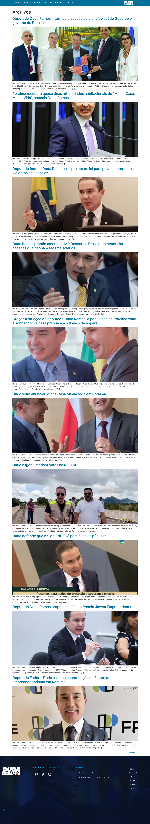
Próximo (133, 753)
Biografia (27, 3)
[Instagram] (50, 774)
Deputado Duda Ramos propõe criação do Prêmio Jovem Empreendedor (72, 607)
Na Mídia (48, 3)
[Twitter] (43, 774)
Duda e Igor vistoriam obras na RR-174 (44, 465)
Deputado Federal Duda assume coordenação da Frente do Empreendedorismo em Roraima (61, 680)
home (17, 3)
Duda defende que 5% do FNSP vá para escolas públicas (59, 536)
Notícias (59, 3)
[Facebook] (36, 774)
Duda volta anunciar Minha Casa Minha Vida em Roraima (59, 394)
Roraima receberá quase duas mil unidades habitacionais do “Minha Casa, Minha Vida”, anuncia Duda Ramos (73, 95)
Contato (69, 3)
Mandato (38, 3)
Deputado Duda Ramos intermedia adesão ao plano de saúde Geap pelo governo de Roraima (72, 20)
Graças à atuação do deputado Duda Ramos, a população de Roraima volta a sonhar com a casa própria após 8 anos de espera (74, 321)
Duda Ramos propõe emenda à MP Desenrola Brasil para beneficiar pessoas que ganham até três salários (67, 246)
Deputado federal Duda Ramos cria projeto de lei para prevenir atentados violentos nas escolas (73, 171)
